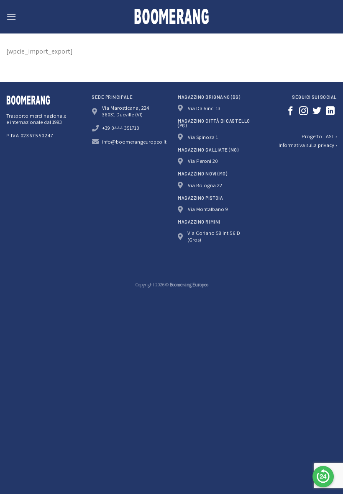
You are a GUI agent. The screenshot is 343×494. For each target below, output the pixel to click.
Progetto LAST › (319, 136)
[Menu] (11, 16)
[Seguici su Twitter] (316, 111)
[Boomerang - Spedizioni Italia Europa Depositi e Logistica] (171, 16)
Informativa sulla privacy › (308, 145)
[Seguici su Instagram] (303, 111)
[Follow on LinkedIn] (330, 111)
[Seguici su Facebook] (290, 111)
